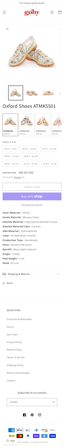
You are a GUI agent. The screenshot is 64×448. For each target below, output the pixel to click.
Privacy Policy (14, 342)
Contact (11, 380)
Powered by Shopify (40, 442)
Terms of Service (16, 357)
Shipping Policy (15, 365)
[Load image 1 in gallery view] (15, 93)
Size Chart (12, 334)
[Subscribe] (53, 402)
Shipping (17, 177)
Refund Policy (14, 349)
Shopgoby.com (27, 442)
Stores (10, 326)
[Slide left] (4, 94)
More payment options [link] (32, 204)
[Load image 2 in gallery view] (32, 93)
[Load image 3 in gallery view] (48, 93)
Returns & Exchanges (18, 372)
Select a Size (9, 141)
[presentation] (58, 125)
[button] (4, 12)
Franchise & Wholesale (19, 319)
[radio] (10, 125)
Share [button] (9, 283)
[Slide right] (60, 94)
